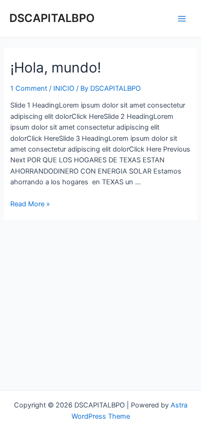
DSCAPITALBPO (51, 18)
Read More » (30, 204)
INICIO (63, 88)
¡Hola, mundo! (55, 67)
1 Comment (28, 88)
